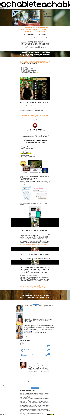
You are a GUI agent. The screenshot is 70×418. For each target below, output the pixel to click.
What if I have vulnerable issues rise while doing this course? (30, 350)
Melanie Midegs (7, 8)
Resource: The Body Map (25, 355)
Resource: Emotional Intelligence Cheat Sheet (28, 354)
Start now (7, 7)
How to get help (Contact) (25, 345)
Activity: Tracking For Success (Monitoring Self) (28, 353)
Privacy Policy (25, 415)
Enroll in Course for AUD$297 (36, 19)
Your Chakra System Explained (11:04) (27, 349)
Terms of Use (25, 414)
